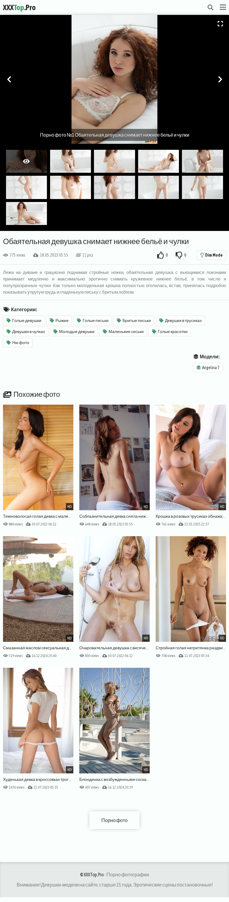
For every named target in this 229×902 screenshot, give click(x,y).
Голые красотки (173, 331)
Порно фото (114, 820)
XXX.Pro (19, 7)
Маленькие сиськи (126, 331)
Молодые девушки (77, 331)
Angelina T (211, 367)
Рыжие (62, 320)
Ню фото (20, 342)
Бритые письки (137, 320)
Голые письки (96, 320)
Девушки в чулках (28, 331)
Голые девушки (26, 320)
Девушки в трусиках (183, 320)
